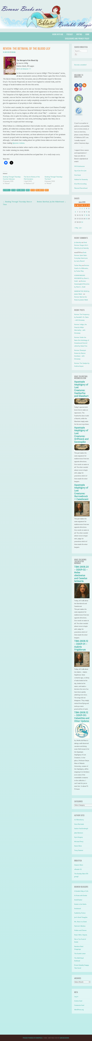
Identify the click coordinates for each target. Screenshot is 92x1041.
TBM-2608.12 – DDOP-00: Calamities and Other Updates (81, 716)
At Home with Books (80, 895)
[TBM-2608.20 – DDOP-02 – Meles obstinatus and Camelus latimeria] (82, 598)
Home (87, 34)
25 (87, 219)
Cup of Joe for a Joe (80, 171)
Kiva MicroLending (80, 184)
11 (86, 212)
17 (84, 215)
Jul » (80, 228)
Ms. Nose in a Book (80, 922)
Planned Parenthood (80, 188)
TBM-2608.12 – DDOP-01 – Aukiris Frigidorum (81, 645)
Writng (79, 34)
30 (82, 222)
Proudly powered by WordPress (32, 1038)
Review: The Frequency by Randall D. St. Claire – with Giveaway (81, 317)
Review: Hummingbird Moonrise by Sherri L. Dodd (81, 284)
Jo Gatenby (77, 242)
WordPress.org (79, 1009)
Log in (76, 996)
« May (76, 228)
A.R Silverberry (79, 820)
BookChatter (78, 900)
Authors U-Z (6, 190)
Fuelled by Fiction (79, 913)
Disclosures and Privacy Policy (77, 38)
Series (27, 190)
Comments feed (79, 1005)
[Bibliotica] (46, 31)
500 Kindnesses (79, 166)
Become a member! (80, 65)
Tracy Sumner (78, 850)
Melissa (13, 52)
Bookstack (77, 908)
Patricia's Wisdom (79, 926)
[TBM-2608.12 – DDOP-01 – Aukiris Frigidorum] (82, 666)
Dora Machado (79, 824)
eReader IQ (78, 869)
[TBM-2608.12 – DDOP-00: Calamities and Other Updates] (82, 738)
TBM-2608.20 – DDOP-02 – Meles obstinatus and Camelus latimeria (81, 573)
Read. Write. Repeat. (80, 935)
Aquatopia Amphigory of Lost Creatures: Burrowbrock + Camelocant (81, 492)
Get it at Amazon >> (23, 69)
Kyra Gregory (78, 837)
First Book (77, 175)
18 (86, 215)
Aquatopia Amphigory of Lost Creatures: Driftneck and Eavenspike (81, 434)
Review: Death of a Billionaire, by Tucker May (81, 268)
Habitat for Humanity (81, 179)
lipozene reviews (18, 143)
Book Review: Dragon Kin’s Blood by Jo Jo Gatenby (81, 245)
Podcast (69, 34)
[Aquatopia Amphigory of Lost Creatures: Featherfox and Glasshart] (82, 404)
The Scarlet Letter (80, 953)
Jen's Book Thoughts (80, 917)
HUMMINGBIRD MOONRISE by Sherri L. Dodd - (81, 278)
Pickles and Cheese (80, 930)
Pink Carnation (21, 190)
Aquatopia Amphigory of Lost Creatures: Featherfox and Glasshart (81, 388)
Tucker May (78, 265)
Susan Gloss (78, 846)
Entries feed (78, 1001)
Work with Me (57, 34)
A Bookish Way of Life (81, 891)
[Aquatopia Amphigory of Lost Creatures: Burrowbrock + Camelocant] (82, 516)
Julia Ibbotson (78, 833)
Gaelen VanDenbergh (81, 828)
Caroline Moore (64, 1038)
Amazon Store (78, 865)
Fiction (13, 190)
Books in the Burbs (80, 904)
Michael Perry (78, 841)
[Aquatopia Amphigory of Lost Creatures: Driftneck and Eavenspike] (82, 450)
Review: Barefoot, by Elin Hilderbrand (51, 202)
